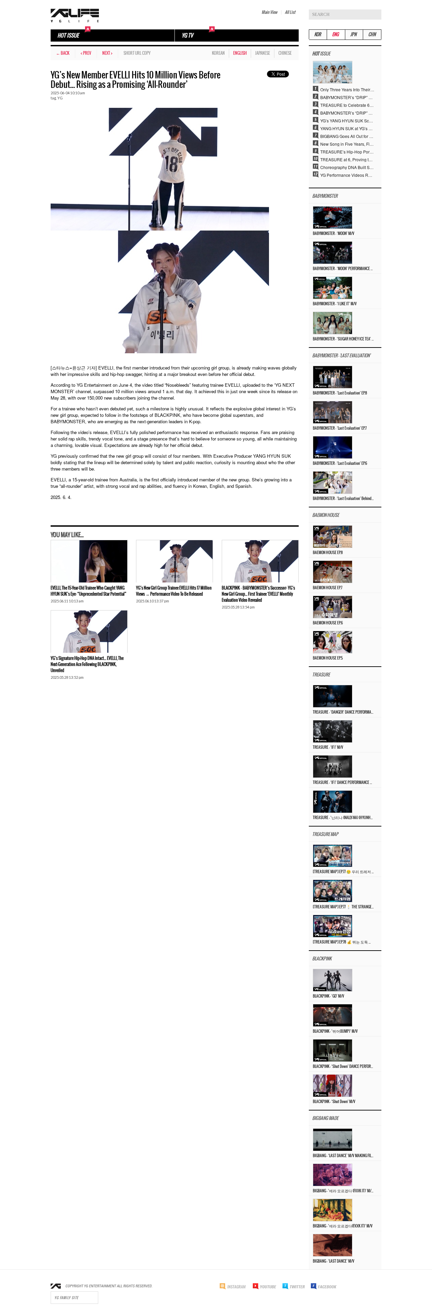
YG (60, 98)
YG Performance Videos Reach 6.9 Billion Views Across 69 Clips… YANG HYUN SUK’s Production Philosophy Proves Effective (347, 174)
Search (376, 14)
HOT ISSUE (68, 36)
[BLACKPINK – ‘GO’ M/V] (332, 979)
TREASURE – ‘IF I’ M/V (328, 747)
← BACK (63, 53)
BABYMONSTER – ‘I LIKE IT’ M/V (335, 304)
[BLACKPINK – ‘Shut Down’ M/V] (332, 1085)
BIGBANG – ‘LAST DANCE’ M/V (333, 1261)
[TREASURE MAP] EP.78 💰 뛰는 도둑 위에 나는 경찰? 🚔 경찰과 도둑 (343, 942)
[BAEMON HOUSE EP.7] (332, 571)
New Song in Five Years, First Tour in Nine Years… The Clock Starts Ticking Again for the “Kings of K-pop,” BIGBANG (347, 143)
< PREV (86, 53)
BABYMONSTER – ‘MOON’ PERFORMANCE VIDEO (343, 269)
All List (290, 12)
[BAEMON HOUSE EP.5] (332, 641)
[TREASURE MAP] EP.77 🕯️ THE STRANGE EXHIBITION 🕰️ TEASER (343, 907)
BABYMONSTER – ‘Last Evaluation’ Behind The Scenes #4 (343, 499)
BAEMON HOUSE (325, 515)
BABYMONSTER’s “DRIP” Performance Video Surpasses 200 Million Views (347, 112)
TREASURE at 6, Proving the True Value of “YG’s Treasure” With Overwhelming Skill (347, 159)
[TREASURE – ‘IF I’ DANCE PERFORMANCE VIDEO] (332, 766)
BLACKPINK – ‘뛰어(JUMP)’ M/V (335, 1031)
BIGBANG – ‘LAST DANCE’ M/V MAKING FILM (343, 1156)
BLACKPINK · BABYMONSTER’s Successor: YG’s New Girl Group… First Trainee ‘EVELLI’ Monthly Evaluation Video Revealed (258, 594)
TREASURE (321, 674)
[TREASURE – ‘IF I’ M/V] (332, 731)
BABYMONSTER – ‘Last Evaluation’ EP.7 (340, 428)
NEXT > (107, 53)
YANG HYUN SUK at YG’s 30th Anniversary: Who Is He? (347, 128)
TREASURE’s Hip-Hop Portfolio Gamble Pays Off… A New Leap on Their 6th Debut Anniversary (347, 151)
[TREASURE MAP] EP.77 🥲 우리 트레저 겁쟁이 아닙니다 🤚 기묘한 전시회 (343, 872)
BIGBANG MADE (325, 1118)
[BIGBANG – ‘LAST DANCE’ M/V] (332, 1244)
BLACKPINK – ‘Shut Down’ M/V (334, 1102)
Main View (269, 12)
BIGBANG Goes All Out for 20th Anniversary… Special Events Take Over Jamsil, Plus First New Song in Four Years (347, 136)
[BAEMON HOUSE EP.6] (332, 606)
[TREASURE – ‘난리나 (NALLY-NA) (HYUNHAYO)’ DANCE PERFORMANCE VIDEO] (332, 801)
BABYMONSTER (325, 196)
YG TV (187, 36)
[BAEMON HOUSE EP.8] (332, 536)
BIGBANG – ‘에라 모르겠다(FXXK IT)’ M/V (343, 1226)
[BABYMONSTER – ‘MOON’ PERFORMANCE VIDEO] (332, 252)
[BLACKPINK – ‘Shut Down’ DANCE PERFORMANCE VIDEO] (332, 1050)
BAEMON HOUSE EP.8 (328, 553)
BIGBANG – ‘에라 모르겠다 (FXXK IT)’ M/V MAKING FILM (343, 1191)
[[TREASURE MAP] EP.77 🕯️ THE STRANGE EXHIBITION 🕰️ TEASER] (332, 890)
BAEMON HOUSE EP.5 (328, 658)
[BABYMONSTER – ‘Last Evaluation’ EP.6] (332, 447)
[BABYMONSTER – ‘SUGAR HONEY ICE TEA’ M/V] (332, 322)
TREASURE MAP (325, 834)
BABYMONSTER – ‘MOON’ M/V (333, 234)
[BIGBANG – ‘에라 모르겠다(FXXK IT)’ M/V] (332, 1209)
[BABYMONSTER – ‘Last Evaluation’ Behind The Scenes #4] (332, 482)
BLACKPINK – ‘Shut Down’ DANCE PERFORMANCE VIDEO (343, 1067)
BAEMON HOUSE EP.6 (328, 623)
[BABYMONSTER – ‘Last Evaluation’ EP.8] (332, 376)
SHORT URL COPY (137, 53)
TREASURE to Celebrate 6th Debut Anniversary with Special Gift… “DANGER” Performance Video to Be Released (347, 104)
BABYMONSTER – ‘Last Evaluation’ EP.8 (340, 393)
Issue (321, 53)
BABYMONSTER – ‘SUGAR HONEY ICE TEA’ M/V (343, 339)
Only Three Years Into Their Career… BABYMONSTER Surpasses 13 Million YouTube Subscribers (347, 89)
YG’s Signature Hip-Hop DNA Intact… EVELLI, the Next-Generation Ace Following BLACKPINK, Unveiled (87, 664)
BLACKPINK (321, 958)
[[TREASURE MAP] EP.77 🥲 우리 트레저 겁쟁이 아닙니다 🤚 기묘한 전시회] (332, 855)
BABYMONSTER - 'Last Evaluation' (341, 355)
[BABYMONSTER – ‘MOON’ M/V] (332, 217)
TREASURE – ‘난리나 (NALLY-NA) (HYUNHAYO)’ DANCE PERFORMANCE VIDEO (343, 818)
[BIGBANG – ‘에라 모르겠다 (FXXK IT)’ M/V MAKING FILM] (332, 1174)
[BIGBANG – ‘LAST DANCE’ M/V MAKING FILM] (332, 1139)
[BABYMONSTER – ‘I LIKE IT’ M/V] (332, 287)
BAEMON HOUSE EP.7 (327, 588)
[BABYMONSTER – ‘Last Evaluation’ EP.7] (332, 411)
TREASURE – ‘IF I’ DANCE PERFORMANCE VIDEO (343, 783)
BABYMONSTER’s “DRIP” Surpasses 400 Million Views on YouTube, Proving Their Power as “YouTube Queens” (347, 97)
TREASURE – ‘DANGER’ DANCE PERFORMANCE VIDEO (343, 712)
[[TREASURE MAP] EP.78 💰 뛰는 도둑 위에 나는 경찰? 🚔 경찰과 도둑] (332, 925)
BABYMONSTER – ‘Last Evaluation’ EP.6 (340, 463)
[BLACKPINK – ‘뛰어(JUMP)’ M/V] (332, 1015)
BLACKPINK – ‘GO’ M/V (328, 996)
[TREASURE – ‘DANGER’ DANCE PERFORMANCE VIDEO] (332, 695)
